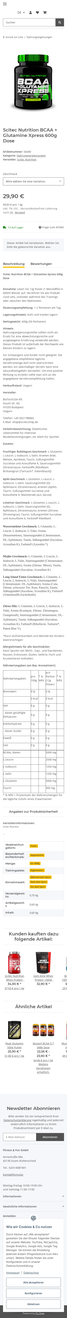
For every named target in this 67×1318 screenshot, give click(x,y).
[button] (30, 12)
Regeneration (37, 870)
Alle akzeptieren (33, 1282)
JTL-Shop (39, 1313)
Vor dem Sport (38, 886)
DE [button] (19, 12)
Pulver (34, 846)
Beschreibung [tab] (14, 264)
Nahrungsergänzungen (31, 155)
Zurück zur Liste (14, 37)
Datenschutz (31, 1272)
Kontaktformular (13, 1174)
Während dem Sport (40, 877)
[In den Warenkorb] (6, 49)
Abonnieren (50, 1137)
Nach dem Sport (39, 882)
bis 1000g (35, 863)
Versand (20, 212)
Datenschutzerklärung (17, 1120)
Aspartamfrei (37, 855)
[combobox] (33, 181)
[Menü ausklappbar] (5, 2)
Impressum (13, 1272)
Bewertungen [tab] (41, 264)
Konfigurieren (33, 1293)
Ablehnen (33, 1304)
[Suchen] (59, 22)
